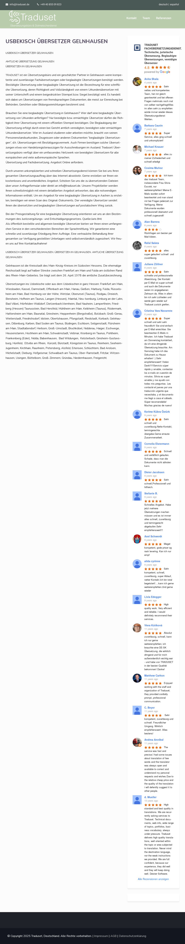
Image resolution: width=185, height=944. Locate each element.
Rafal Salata (151, 243)
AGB (113, 936)
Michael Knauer (154, 146)
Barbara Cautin (153, 125)
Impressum (101, 936)
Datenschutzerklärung (132, 936)
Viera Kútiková (153, 625)
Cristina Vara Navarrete (158, 310)
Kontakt (131, 18)
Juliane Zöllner (153, 264)
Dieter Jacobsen (154, 472)
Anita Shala (151, 79)
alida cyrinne (152, 561)
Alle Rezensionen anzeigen (153, 879)
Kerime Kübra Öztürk (157, 411)
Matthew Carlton (154, 675)
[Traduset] (33, 19)
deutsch (163, 4)
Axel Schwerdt (153, 536)
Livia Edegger (152, 597)
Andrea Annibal (154, 739)
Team (146, 18)
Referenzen (163, 18)
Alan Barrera (152, 221)
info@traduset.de (19, 4)
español (174, 4)
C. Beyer (149, 707)
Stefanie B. (151, 493)
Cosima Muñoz (153, 168)
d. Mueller (150, 797)
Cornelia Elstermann (156, 443)
